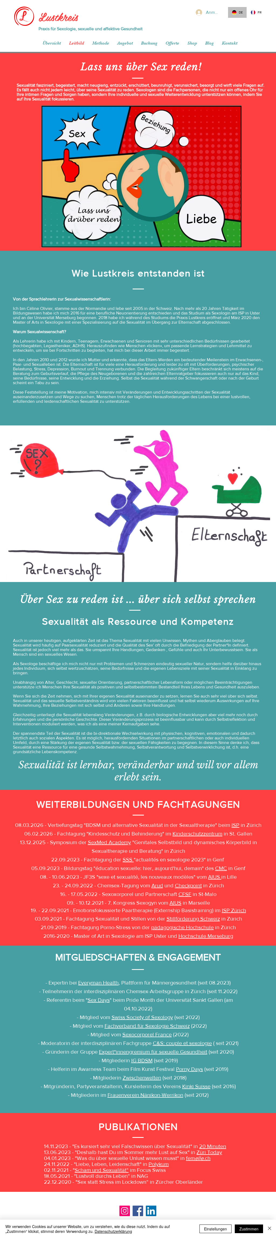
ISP (235, 825)
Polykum (159, 1164)
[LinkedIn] (151, 1211)
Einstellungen (215, 1229)
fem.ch (198, 1158)
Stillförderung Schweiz (193, 919)
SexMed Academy (109, 842)
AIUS (214, 877)
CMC (221, 868)
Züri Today (209, 1152)
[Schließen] (269, 1229)
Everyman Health (98, 983)
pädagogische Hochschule (182, 927)
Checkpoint (188, 885)
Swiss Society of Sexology (142, 1017)
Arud (157, 885)
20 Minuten (212, 1146)
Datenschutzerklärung (113, 1231)
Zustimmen (248, 1229)
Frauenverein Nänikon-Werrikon (145, 1095)
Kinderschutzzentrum (197, 834)
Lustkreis (58, 16)
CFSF (184, 894)
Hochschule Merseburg (205, 936)
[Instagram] (124, 1211)
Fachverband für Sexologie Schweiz (147, 1026)
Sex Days (99, 1000)
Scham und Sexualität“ (102, 1170)
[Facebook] (138, 1211)
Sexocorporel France (147, 1034)
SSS (128, 859)
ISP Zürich (234, 910)
